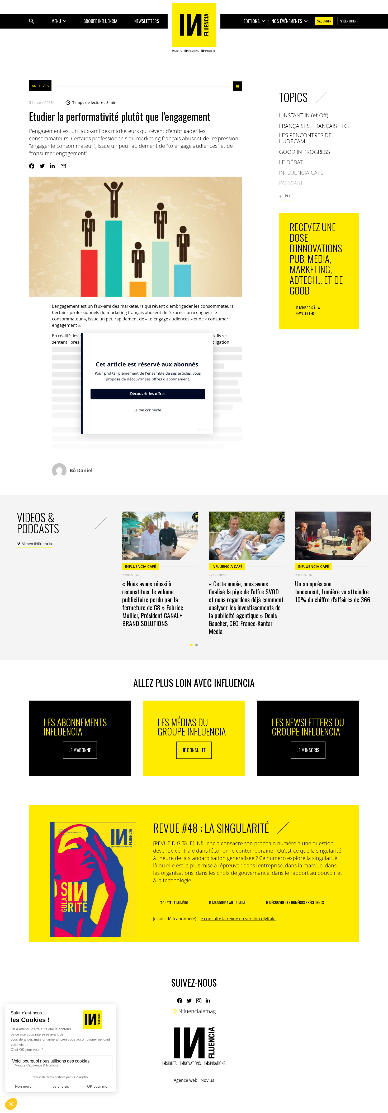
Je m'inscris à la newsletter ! (308, 310)
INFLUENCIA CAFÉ (140, 566)
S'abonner (324, 21)
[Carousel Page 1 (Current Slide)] (191, 645)
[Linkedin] (52, 166)
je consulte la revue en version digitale (238, 919)
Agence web (185, 1080)
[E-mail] (63, 166)
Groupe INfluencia (100, 21)
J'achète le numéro (173, 902)
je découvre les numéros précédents (295, 902)
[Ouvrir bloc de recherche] (31, 21)
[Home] (194, 27)
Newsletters (146, 21)
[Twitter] (42, 166)
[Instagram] (198, 1000)
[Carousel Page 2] (196, 645)
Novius (207, 1080)
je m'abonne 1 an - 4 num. (227, 902)
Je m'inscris (308, 750)
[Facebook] (31, 166)
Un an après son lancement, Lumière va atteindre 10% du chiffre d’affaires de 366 (332, 591)
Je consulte (194, 750)
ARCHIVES (40, 85)
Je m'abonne (80, 750)
